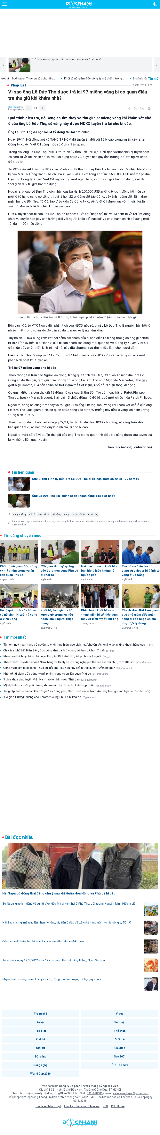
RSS (105, 1106)
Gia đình (119, 1048)
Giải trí (40, 1048)
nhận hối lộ (78, 514)
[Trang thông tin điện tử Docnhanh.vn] (79, 4)
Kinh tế (40, 1039)
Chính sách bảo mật (48, 1106)
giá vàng (56, 514)
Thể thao (120, 1030)
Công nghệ (40, 1065)
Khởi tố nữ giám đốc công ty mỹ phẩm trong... (67, 78)
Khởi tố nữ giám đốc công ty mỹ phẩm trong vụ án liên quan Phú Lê (55, 673)
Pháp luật (120, 1022)
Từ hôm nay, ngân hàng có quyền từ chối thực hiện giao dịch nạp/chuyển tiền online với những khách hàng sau (78, 644)
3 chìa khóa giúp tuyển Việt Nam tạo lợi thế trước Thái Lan (50, 679)
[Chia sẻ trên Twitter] (135, 108)
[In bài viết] (149, 108)
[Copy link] (142, 108)
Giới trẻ (119, 1039)
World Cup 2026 (40, 1073)
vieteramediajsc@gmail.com (130, 1093)
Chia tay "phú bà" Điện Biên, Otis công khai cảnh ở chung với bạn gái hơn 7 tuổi (58, 650)
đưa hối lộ (43, 514)
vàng (66, 514)
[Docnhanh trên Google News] (16, 108)
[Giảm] (28, 108)
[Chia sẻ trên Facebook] (129, 108)
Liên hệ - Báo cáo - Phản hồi (82, 1106)
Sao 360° (119, 1056)
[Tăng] (42, 108)
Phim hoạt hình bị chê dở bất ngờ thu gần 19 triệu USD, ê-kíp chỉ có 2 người (56, 656)
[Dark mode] (155, 4)
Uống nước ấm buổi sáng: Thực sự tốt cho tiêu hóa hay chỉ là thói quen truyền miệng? (67, 668)
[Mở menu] (5, 4)
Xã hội (40, 1022)
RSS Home (117, 1106)
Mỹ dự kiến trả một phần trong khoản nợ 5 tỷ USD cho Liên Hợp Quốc (57, 685)
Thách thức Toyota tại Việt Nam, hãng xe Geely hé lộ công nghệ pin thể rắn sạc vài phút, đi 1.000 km (77, 662)
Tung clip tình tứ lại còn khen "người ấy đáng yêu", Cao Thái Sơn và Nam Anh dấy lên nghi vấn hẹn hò (76, 691)
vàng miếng (19, 514)
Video (120, 1013)
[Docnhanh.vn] (80, 1123)
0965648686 (95, 1093)
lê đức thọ (93, 514)
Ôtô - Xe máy (119, 1065)
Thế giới (40, 1030)
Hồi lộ (32, 514)
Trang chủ (40, 1013)
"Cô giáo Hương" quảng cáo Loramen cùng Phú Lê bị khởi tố (49, 697)
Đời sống (40, 1056)
